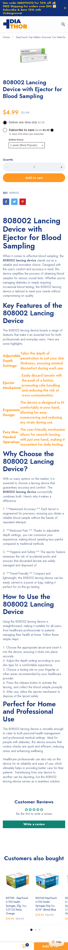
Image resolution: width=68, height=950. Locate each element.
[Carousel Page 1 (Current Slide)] (31, 930)
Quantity (8, 160)
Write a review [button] (34, 824)
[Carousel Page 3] (39, 930)
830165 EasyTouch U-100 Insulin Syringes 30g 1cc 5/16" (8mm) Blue (46, 903)
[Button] (63, 24)
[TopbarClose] (65, 8)
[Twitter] (14, 202)
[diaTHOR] (15, 24)
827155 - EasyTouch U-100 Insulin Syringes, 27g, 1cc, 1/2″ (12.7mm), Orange (17, 905)
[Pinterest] (22, 202)
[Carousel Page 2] (35, 930)
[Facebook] (6, 202)
